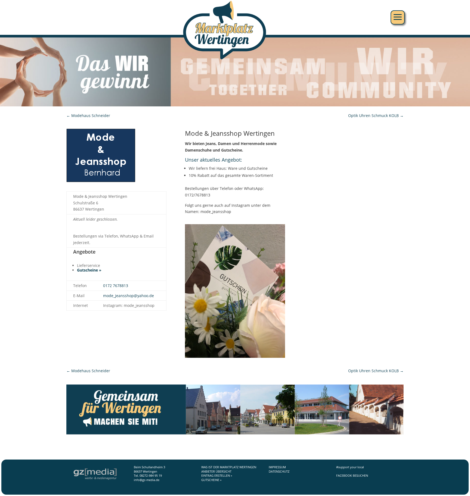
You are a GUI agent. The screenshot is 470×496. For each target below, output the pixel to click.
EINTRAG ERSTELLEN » (216, 475)
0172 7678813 (115, 285)
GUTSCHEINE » (211, 480)
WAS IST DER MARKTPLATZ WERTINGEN (228, 467)
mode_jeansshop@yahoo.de (128, 295)
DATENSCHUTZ (279, 471)
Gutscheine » (89, 270)
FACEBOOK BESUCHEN (352, 475)
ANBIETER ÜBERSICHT (216, 471)
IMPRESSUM (277, 467)
